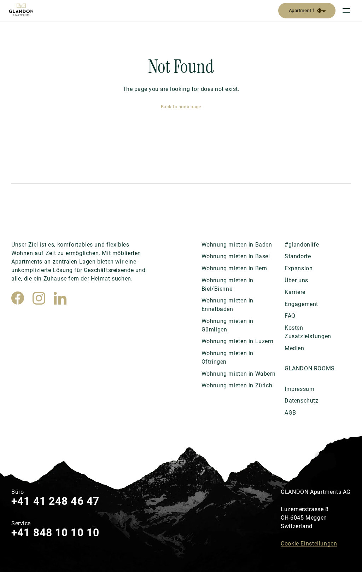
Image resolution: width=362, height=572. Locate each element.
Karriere (295, 292)
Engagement (301, 304)
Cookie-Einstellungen (309, 543)
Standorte (298, 256)
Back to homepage (181, 106)
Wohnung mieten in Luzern (238, 341)
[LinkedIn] (60, 298)
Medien (294, 348)
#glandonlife (302, 244)
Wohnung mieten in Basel (236, 256)
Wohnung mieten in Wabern (239, 373)
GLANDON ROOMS (310, 368)
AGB (290, 412)
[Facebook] (17, 298)
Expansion (299, 268)
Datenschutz (302, 400)
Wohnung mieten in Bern (234, 268)
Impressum (299, 389)
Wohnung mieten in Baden (237, 244)
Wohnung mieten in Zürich (237, 385)
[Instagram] (39, 298)
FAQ (290, 315)
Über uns (296, 280)
